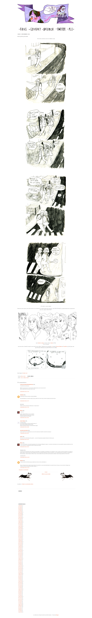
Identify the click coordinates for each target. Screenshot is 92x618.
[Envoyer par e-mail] (28, 376)
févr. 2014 (20, 567)
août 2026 (20, 505)
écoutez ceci (25, 373)
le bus (21, 377)
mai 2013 (20, 578)
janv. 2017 (20, 535)
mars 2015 (20, 550)
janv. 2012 (20, 599)
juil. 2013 (20, 576)
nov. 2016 (20, 537)
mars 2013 (20, 581)
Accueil (46, 472)
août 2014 (20, 559)
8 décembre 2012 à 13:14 (24, 446)
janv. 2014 (20, 568)
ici (51, 346)
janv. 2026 (20, 514)
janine (21, 436)
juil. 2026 (20, 507)
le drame (27, 377)
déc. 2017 (20, 531)
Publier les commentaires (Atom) (27, 484)
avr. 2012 (20, 595)
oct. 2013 (20, 572)
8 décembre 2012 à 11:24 (24, 439)
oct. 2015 (20, 545)
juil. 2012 (20, 591)
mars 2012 (20, 596)
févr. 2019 (20, 523)
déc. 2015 (20, 544)
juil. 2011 (20, 606)
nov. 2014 (20, 555)
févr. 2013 (20, 582)
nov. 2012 (20, 586)
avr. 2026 (20, 510)
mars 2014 (20, 565)
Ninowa (21, 460)
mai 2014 (20, 563)
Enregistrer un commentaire (23, 469)
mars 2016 (20, 541)
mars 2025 (20, 517)
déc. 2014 (20, 554)
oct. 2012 (20, 587)
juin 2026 (20, 508)
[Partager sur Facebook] (31, 376)
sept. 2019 (20, 521)
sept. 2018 (20, 526)
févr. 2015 (20, 551)
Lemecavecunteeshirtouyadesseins (26, 384)
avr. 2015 (20, 549)
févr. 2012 (20, 597)
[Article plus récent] (25, 477)
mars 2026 (20, 512)
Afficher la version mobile (46, 474)
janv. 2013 (20, 583)
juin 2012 (20, 592)
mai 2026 (20, 509)
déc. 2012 (20, 585)
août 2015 (20, 546)
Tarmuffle (65, 346)
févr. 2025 (20, 518)
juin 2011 (20, 608)
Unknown (21, 394)
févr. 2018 (20, 530)
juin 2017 (20, 533)
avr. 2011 (20, 610)
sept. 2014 (20, 558)
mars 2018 (20, 528)
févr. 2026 (20, 513)
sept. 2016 (20, 539)
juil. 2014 (20, 560)
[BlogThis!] (29, 376)
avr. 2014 (20, 564)
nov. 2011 (20, 601)
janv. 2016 (20, 542)
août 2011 (20, 605)
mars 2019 (20, 522)
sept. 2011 (20, 604)
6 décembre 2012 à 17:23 (24, 391)
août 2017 (20, 532)
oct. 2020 (20, 519)
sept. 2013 (20, 573)
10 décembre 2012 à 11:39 (24, 457)
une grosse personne (24, 430)
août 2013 (20, 574)
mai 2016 (20, 540)
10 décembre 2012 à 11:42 (24, 467)
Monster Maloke (59, 346)
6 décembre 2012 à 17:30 (24, 407)
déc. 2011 (20, 600)
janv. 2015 (20, 553)
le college (24, 377)
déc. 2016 (20, 536)
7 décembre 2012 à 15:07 (24, 433)
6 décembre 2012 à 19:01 (24, 417)
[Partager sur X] (30, 376)
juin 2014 (20, 562)
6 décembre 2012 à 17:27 (24, 400)
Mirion (22, 376)
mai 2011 (20, 609)
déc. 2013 (20, 569)
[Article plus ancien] (66, 477)
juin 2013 (20, 577)
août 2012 (20, 590)
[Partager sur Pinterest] (32, 376)
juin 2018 (20, 527)
